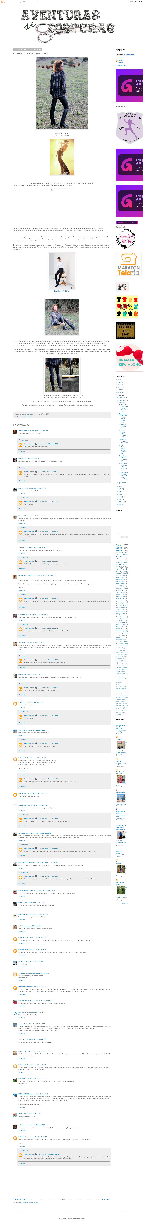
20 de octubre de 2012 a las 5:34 (35, 548)
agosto (121, 486)
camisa (25, 416)
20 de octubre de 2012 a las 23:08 (35, 938)
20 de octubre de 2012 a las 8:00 (44, 575)
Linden (124, 658)
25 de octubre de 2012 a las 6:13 (35, 1125)
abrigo (119, 590)
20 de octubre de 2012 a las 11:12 (33, 702)
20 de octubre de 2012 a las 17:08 (44, 891)
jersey (124, 690)
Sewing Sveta (22, 430)
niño (117, 600)
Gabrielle (21, 1125)
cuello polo (121, 677)
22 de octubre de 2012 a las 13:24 (35, 1065)
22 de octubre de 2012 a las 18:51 (37, 1094)
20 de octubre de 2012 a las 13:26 (48, 660)
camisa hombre (120, 579)
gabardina (118, 630)
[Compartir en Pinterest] (48, 414)
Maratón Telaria (120, 613)
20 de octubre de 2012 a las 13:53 (36, 793)
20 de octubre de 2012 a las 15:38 (48, 876)
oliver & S (125, 632)
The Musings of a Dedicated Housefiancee (121, 827)
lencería (118, 632)
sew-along (122, 635)
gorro (117, 688)
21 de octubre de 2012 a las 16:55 (34, 1024)
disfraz (118, 574)
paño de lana (119, 703)
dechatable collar (120, 678)
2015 (119, 387)
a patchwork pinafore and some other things (121, 730)
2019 (119, 379)
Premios (126, 663)
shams (20, 674)
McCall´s (118, 615)
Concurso (118, 648)
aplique (117, 624)
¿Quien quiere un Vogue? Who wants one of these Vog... (123, 476)
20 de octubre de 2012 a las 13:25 (48, 628)
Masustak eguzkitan (24, 1000)
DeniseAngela (22, 615)
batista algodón (120, 592)
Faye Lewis (22, 488)
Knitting (118, 585)
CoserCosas (122, 650)
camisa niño (120, 581)
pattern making (120, 701)
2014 (119, 390)
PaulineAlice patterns (122, 618)
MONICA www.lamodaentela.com (28, 863)
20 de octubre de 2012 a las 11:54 (34, 730)
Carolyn (20, 730)
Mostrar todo (125, 903)
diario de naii (22, 805)
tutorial (118, 562)
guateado (123, 688)
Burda (21, 416)
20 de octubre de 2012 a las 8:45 (38, 615)
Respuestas (24, 440)
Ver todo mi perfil (121, 65)
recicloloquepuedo (24, 833)
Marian (20, 902)
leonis (20, 702)
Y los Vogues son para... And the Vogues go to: (123, 467)
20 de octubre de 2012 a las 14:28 (37, 805)
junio (121, 491)
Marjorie (21, 516)
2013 (119, 392)
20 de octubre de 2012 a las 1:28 (48, 444)
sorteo (126, 603)
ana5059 (21, 1012)
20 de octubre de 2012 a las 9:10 (48, 561)
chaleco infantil (120, 671)
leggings (118, 693)
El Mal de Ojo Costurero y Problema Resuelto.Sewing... (123, 408)
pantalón (30, 416)
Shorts (118, 568)
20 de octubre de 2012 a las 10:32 (33, 674)
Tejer (118, 669)
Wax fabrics (121, 622)
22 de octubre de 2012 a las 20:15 (33, 1113)
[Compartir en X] (44, 414)
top (117, 552)
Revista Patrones (122, 555)
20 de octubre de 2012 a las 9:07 (48, 501)
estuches (118, 684)
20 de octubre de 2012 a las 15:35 (48, 818)
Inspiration (125, 654)
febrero (121, 502)
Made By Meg (120, 792)
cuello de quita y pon (122, 675)
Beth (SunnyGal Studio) (25, 891)
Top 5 (126, 620)
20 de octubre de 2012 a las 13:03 (35, 758)
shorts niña (119, 603)
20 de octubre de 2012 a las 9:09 (48, 531)
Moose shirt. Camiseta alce (122, 426)
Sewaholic (118, 667)
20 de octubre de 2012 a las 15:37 (48, 848)
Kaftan (119, 656)
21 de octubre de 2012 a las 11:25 (38, 973)
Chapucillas (123, 647)
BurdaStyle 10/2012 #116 (62, 291)
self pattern (121, 602)
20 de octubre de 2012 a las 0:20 (38, 430)
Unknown (21, 758)
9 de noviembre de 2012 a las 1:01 (48, 1154)
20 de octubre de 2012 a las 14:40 (41, 833)
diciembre (122, 397)
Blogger (82, 1219)
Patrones (118, 570)
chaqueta (119, 560)
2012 (119, 395)
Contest (126, 648)
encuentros (119, 628)
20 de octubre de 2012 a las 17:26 (33, 902)
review (119, 633)
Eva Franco (22, 987)
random (123, 566)
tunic (117, 712)
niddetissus (22, 793)
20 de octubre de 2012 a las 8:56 (35, 642)
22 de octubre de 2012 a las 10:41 (33, 1051)
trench (124, 710)
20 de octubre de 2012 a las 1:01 (32, 458)
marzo (121, 499)
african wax (120, 577)
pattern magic (120, 583)
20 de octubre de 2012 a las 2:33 (36, 488)
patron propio (124, 600)
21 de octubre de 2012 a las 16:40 (35, 1012)
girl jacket (123, 686)
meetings (125, 693)
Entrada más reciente (20, 1199)
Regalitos (120, 620)
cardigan (124, 669)
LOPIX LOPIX (22, 1094)
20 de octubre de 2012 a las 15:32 (48, 688)
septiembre (122, 482)
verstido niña (119, 714)
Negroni (118, 662)
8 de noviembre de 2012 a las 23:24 (36, 1137)
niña (117, 566)
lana (124, 692)
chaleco (118, 596)
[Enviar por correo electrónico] (40, 414)
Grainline (118, 654)
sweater (120, 707)
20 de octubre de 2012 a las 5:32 (34, 516)
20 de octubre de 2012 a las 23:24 (35, 949)
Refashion (121, 665)
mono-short (118, 697)
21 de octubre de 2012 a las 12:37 (42, 1000)
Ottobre (122, 617)
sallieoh (118, 761)
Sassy (20, 1113)
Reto (126, 588)
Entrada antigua (105, 1199)
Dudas (124, 652)
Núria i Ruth (22, 1078)
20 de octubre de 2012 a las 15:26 (50, 863)
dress (117, 598)
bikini (124, 594)
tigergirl (20, 961)
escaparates (119, 682)
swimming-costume (121, 639)
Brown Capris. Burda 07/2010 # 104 (123, 458)
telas (126, 641)
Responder (21, 436)
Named (126, 615)
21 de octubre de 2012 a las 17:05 (35, 1039)
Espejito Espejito (120, 611)
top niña (120, 605)
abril (120, 497)
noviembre (122, 400)
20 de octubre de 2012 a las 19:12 (37, 914)
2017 (119, 382)
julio (120, 489)
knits (124, 630)
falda (117, 558)
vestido (119, 550)
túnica (123, 712)
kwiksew (118, 692)
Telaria (124, 575)
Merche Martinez (29, 444)
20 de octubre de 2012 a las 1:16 (48, 472)
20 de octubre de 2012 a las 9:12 (48, 598)
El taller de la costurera (25, 575)
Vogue (119, 548)
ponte (126, 705)
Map (124, 660)
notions (126, 697)
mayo (121, 494)
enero (121, 505)
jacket (123, 598)
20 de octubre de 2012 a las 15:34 (48, 743)
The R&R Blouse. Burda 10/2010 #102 (122, 434)
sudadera (118, 637)
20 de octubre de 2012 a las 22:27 (32, 926)
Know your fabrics (121, 854)
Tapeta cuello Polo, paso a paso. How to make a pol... (123, 418)
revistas (126, 633)
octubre (121, 402)
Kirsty (20, 1051)
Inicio (63, 1199)
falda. (124, 684)
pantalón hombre (121, 699)
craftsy (124, 596)
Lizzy (20, 458)
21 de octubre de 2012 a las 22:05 (48, 779)
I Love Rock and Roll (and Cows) (123, 441)
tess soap (21, 642)
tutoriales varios (123, 643)
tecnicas (120, 641)
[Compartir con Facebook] (46, 414)
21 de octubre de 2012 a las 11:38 (36, 987)
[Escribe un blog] (42, 414)
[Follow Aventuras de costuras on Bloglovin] (125, 55)
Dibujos (117, 652)
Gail (19, 926)
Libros (119, 658)
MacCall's (118, 660)
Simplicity (125, 667)
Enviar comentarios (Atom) (30, 1203)
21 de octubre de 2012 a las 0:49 (34, 961)
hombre (118, 690)
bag (125, 590)
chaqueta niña (120, 673)
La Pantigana (22, 914)
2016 (119, 385)
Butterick (123, 607)
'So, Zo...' (119, 739)
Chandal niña (120, 609)
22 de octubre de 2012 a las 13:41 (37, 1078)
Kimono (126, 656)
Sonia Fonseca (23, 973)
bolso (124, 568)
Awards (119, 645)
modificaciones (122, 695)
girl (116, 686)
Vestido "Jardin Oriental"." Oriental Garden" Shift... (123, 449)
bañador (118, 594)
